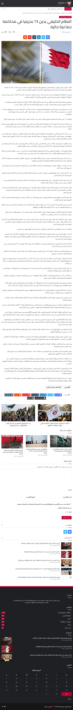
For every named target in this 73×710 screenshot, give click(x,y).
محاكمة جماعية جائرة (53, 387)
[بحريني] (63, 3)
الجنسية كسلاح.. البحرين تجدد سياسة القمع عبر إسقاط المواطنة (42, 552)
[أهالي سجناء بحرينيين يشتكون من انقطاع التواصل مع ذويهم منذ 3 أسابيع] (61, 441)
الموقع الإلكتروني (30, 497)
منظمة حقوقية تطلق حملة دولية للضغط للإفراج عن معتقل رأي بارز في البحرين (13, 452)
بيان (49, 95)
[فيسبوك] (48, 37)
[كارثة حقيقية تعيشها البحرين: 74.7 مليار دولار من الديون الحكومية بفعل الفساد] (66, 571)
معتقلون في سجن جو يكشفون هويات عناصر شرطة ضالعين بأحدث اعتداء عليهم (36, 451)
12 (26, 682)
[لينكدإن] (39, 37)
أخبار (69, 618)
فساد (69, 625)
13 (16, 682)
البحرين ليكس (48, 706)
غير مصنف (67, 628)
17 (46, 686)
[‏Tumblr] (34, 37)
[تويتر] (43, 37)
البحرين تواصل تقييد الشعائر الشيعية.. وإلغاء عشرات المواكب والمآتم (40, 543)
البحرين (66, 387)
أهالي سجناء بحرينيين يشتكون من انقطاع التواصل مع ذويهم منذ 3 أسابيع (62, 451)
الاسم (70, 490)
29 (66, 694)
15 (66, 686)
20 (16, 686)
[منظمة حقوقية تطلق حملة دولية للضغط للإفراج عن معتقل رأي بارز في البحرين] (12, 441)
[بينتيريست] (30, 37)
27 (16, 690)
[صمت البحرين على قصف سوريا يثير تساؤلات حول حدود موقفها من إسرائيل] (66, 562)
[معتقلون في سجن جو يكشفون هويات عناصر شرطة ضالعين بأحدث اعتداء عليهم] (36, 441)
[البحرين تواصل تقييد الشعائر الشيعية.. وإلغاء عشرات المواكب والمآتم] (66, 546)
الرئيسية (68, 13)
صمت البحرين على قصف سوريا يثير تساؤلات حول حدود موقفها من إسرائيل (43, 9)
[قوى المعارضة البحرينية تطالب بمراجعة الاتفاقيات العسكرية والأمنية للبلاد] (66, 579)
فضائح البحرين (66, 615)
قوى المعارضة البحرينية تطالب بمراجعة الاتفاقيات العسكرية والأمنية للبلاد (39, 577)
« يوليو (70, 699)
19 (26, 686)
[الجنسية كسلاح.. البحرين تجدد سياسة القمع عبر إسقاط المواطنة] (66, 554)
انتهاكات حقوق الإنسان (59, 13)
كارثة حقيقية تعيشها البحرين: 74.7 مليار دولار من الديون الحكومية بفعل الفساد (37, 568)
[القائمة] (2, 4)
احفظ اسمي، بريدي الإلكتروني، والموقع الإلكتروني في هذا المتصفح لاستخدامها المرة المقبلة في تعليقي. (43, 504)
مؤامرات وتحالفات (65, 621)
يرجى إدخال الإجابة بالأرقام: (65, 508)
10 (46, 682)
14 (6, 682)
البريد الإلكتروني (67, 497)
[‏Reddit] (25, 37)
